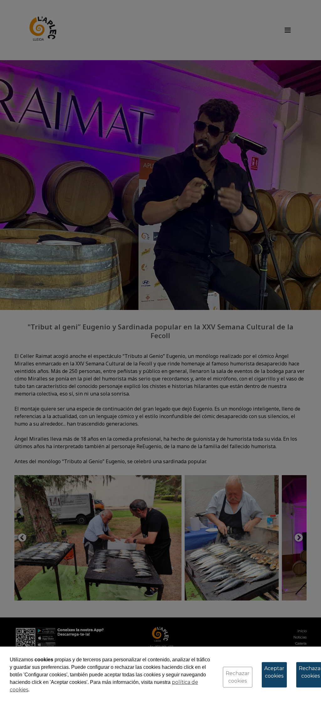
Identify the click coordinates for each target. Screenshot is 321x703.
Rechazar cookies (238, 677)
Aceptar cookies (274, 672)
